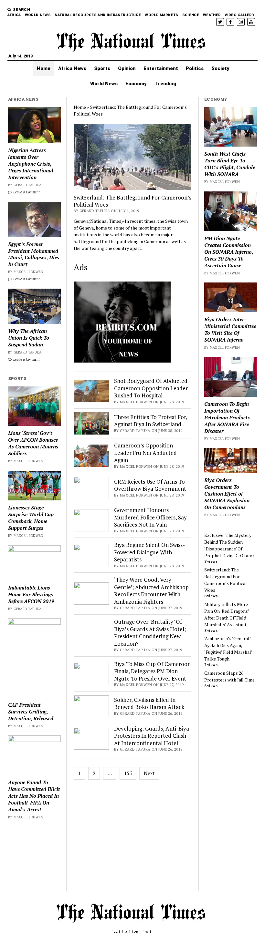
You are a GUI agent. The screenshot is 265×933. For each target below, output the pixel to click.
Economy (136, 84)
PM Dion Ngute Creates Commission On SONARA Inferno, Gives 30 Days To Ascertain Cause (228, 252)
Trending (165, 84)
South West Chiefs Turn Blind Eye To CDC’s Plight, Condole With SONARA (229, 164)
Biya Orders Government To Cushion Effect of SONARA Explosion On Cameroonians (226, 494)
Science (190, 15)
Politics (195, 68)
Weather (212, 15)
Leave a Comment (26, 192)
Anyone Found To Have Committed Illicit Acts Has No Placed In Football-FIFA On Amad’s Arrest (34, 796)
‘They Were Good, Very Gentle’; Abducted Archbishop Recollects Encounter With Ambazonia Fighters (151, 590)
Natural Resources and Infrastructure (98, 15)
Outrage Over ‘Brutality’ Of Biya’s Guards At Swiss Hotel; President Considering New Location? (150, 632)
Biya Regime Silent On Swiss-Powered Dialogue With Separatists (149, 552)
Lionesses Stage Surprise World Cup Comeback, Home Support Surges (31, 517)
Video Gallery (239, 15)
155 (128, 773)
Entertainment (160, 68)
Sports (102, 68)
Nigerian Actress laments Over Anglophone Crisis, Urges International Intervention (30, 164)
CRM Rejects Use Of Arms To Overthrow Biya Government (150, 485)
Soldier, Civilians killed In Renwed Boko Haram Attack (149, 703)
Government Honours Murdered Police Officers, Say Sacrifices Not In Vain (150, 517)
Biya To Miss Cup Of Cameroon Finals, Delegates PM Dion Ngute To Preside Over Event (152, 671)
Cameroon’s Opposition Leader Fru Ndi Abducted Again (145, 453)
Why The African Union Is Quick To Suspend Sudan (28, 338)
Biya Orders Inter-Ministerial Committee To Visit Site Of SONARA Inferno (230, 329)
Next (149, 773)
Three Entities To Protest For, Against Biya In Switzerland (150, 420)
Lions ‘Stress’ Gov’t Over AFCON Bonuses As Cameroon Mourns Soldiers (33, 443)
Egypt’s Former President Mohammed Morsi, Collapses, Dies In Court (33, 254)
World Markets (161, 15)
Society (220, 68)
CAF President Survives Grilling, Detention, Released (30, 712)
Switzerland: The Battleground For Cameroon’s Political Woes (132, 201)
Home (43, 68)
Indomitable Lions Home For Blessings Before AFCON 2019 (31, 594)
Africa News (72, 68)
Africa (14, 15)
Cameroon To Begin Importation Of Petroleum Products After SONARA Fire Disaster (227, 418)
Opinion (127, 68)
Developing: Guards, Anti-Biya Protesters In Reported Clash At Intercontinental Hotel (151, 736)
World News (38, 15)
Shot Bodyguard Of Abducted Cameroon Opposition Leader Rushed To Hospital (151, 388)
